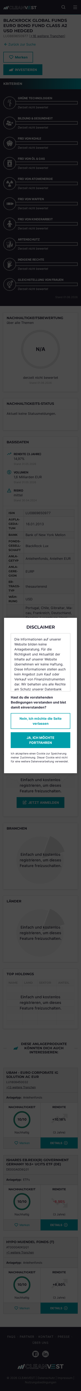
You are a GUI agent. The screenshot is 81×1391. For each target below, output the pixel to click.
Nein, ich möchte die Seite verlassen (41, 721)
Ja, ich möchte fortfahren (40, 740)
